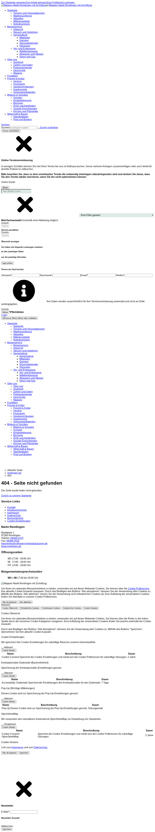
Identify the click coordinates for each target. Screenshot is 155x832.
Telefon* (120, 275)
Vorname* (6, 275)
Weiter (5, 187)
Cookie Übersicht (9, 608)
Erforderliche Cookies (29, 608)
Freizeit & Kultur (22, 408)
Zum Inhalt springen (36, 2)
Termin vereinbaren (10, 131)
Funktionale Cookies (51, 608)
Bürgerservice (20, 345)
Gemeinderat (26, 356)
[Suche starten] (39, 128)
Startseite (18, 326)
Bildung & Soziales (23, 427)
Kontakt (11, 507)
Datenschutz (14, 515)
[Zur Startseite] (46, 5)
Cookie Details (8, 650)
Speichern (24, 753)
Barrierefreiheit (15, 518)
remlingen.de (14, 473)
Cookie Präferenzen (138, 588)
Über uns (18, 386)
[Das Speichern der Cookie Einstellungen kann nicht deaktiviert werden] (2, 648)
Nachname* (46, 275)
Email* (84, 275)
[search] (24, 127)
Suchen (5, 127)
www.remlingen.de (11, 546)
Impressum (13, 512)
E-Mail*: (5, 811)
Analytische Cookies (72, 608)
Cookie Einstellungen (18, 521)
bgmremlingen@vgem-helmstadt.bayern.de (24, 543)
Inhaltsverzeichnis (17, 510)
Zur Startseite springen (13, 2)
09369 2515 (13, 541)
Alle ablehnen (25, 602)
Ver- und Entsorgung (30, 372)
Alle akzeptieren (9, 602)
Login (4, 315)
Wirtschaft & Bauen (23, 449)
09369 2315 (16, 538)
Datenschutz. (41, 747)
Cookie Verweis (91, 608)
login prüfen (7, 263)
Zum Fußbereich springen (61, 2)
